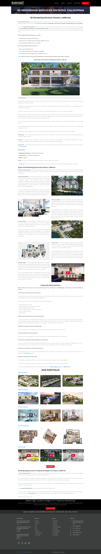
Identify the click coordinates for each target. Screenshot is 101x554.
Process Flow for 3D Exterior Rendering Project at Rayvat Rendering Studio (23, 521)
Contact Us (35, 287)
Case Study (58, 511)
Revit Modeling (55, 532)
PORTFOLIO (69, 3)
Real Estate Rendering (57, 526)
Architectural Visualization (42, 23)
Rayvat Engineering (22, 552)
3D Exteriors (55, 524)
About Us (37, 521)
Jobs (36, 526)
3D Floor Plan (55, 521)
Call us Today (21, 56)
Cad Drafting (55, 528)
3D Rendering (55, 534)
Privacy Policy (32, 511)
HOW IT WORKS (77, 3)
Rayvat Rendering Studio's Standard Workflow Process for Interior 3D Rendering (23, 536)
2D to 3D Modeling (56, 530)
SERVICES (63, 3)
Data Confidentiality (41, 511)
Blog (70, 511)
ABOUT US (57, 3)
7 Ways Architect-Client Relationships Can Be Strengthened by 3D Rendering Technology (24, 528)
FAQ (63, 511)
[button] (50, 466)
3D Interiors (55, 522)
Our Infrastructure (50, 511)
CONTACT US (85, 3)
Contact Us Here (50, 508)
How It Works (37, 534)
